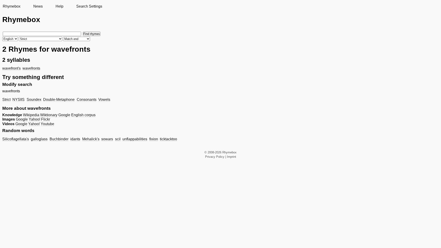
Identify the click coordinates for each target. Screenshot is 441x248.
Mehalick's (90, 139)
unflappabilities (134, 139)
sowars (107, 139)
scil (118, 139)
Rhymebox (11, 6)
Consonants (86, 99)
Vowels (104, 99)
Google (64, 115)
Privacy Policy (214, 156)
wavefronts (31, 68)
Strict (6, 99)
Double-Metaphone (59, 99)
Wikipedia (31, 115)
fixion (153, 139)
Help (59, 6)
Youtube (47, 124)
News (38, 6)
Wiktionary (48, 115)
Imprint (231, 156)
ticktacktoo (168, 139)
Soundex (34, 99)
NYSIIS (18, 99)
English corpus (83, 115)
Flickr (45, 119)
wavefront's (11, 68)
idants (75, 139)
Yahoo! (34, 119)
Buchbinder (59, 139)
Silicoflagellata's (15, 139)
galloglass (39, 139)
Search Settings (89, 6)
